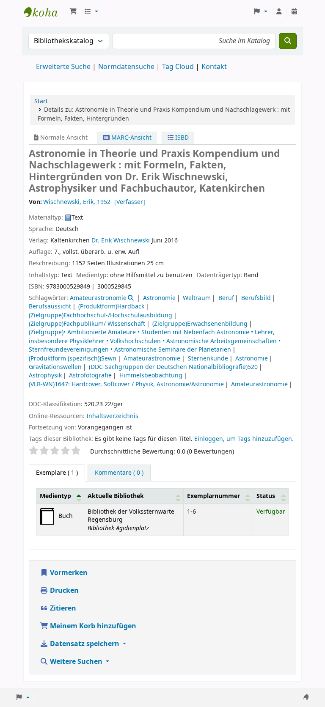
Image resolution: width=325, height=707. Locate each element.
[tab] (119, 473)
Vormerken (68, 573)
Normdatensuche (126, 67)
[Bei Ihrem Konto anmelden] (279, 12)
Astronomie (159, 298)
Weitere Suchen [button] (76, 662)
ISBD (181, 137)
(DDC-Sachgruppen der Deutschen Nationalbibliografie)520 (173, 367)
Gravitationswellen (55, 367)
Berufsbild (256, 298)
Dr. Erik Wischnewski (120, 240)
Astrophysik (45, 375)
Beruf (226, 298)
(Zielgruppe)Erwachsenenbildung (200, 323)
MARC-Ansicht (130, 137)
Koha (45, 11)
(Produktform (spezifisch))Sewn (72, 358)
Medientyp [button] (55, 496)
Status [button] (265, 496)
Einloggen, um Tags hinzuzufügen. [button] (244, 439)
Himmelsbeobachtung (150, 375)
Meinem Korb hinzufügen (92, 626)
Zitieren (62, 608)
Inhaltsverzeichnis (112, 416)
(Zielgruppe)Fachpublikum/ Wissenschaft (87, 323)
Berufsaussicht (50, 306)
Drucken (63, 591)
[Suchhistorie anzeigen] (294, 12)
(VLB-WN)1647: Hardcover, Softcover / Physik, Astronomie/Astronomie (126, 384)
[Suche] (288, 41)
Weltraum (197, 298)
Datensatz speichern (84, 644)
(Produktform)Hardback (111, 306)
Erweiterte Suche (63, 67)
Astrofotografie (90, 375)
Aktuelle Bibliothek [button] (116, 496)
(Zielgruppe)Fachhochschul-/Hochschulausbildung (100, 315)
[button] (73, 12)
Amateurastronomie (98, 298)
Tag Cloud (178, 67)
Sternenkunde (208, 358)
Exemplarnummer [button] (213, 496)
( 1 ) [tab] (57, 472)
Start (41, 101)
